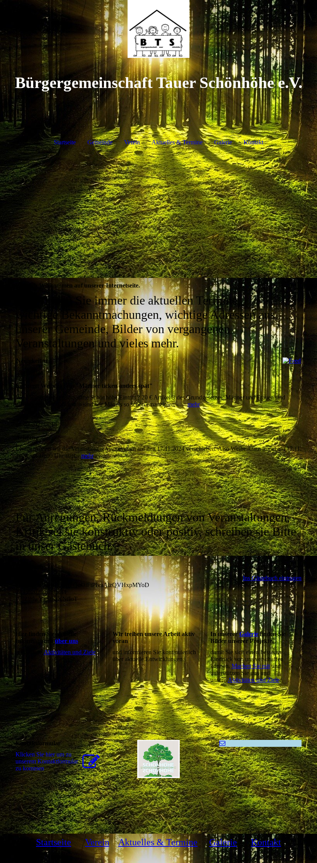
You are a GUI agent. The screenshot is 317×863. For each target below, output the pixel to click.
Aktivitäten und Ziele (69, 652)
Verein (132, 142)
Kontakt (253, 142)
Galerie (223, 142)
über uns (66, 641)
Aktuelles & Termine (177, 142)
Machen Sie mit (251, 666)
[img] (158, 29)
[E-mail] (222, 743)
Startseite (65, 142)
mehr (193, 404)
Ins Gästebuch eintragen (272, 578)
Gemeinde (99, 142)
